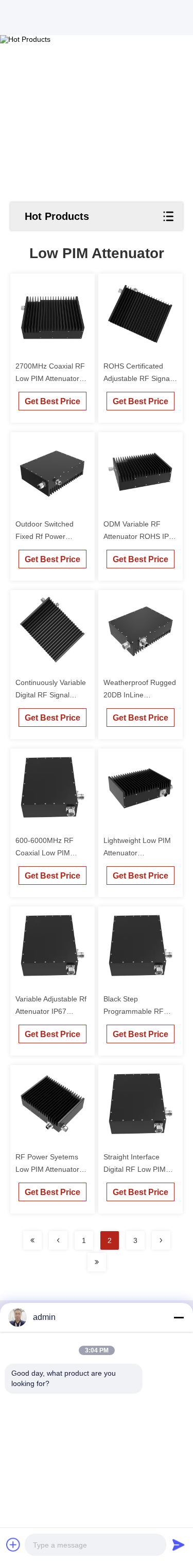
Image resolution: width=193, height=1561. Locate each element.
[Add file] (13, 1544)
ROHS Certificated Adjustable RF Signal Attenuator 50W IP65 (137, 378)
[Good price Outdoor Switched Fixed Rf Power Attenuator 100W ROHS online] (53, 471)
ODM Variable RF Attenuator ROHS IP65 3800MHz (140, 536)
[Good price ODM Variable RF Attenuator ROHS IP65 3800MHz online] (141, 471)
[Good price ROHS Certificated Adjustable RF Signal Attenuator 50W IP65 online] (141, 313)
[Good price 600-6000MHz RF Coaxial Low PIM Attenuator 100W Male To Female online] (53, 788)
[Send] (178, 1544)
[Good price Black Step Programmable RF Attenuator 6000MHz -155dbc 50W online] (141, 946)
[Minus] (178, 1317)
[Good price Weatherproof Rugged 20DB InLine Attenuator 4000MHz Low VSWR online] (141, 629)
